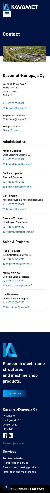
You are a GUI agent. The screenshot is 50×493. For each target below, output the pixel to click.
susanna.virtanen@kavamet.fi (20, 232)
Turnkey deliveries (13, 458)
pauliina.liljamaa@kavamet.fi (19, 186)
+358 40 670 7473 (15, 302)
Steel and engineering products (21, 467)
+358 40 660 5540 (15, 226)
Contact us (14, 393)
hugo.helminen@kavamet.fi (19, 263)
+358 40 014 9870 (15, 280)
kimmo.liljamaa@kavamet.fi (19, 164)
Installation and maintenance (19, 471)
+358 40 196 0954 (15, 258)
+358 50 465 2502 (15, 159)
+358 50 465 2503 (15, 181)
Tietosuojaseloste (13, 443)
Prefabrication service (15, 462)
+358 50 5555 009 (15, 103)
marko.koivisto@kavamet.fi (19, 285)
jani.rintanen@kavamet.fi (17, 307)
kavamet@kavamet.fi (16, 108)
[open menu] (7, 14)
